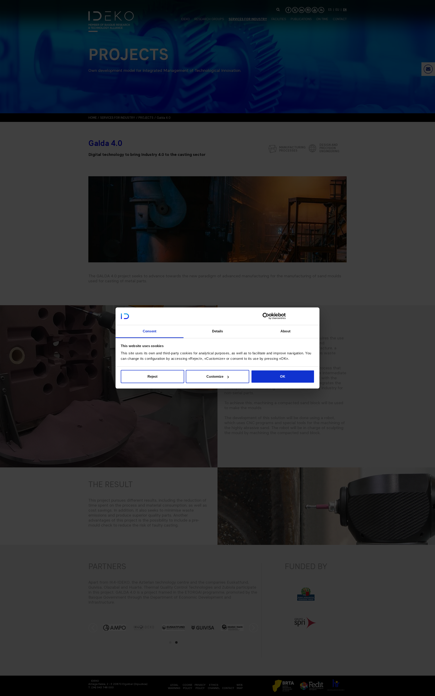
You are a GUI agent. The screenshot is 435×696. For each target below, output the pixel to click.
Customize (214, 376)
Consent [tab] (149, 331)
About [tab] (285, 331)
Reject (152, 376)
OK (282, 376)
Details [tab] (217, 331)
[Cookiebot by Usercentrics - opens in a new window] (266, 316)
